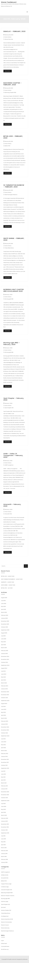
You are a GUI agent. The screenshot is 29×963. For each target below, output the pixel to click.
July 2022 (3, 739)
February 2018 (4, 859)
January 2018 (4, 862)
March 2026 (4, 612)
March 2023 (4, 718)
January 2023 (4, 724)
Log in (2, 940)
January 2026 (4, 618)
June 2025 (3, 638)
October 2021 (4, 765)
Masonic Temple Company (7, 895)
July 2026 (3, 600)
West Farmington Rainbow (11, 194)
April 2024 (3, 680)
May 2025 (3, 641)
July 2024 (3, 671)
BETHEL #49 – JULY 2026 (6, 588)
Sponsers (3, 907)
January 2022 (4, 756)
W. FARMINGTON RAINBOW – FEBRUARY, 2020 (13, 186)
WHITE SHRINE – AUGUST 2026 (8, 585)
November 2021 (5, 762)
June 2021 (3, 774)
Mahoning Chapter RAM (10, 92)
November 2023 (5, 694)
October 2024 (4, 662)
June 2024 (3, 674)
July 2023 (3, 706)
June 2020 (3, 806)
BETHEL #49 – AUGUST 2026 (7, 576)
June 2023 (3, 709)
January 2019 (4, 853)
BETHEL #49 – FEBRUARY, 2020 (13, 137)
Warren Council (5, 925)
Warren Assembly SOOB (7, 919)
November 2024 (5, 659)
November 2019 (5, 827)
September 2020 (5, 800)
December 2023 (5, 691)
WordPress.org (4, 949)
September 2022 (5, 736)
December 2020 (5, 791)
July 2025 (3, 636)
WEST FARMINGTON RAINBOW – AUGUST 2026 (11, 579)
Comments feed (5, 946)
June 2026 (3, 603)
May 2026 (3, 606)
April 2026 (3, 609)
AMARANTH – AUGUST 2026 (7, 582)
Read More (7, 71)
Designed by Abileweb (22, 959)
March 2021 (3, 783)
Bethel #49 (7, 145)
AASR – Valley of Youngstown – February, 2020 (13, 455)
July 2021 (3, 771)
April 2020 (3, 812)
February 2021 (4, 786)
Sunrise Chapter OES (6, 910)
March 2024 (4, 683)
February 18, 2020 (9, 88)
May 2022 (3, 744)
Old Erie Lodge (4, 901)
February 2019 (4, 850)
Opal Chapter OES (9, 407)
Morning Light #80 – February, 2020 (11, 343)
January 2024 (4, 689)
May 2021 (3, 777)
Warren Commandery (6, 922)
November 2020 (5, 794)
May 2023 (3, 712)
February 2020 (4, 818)
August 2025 (4, 633)
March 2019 (3, 847)
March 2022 (4, 750)
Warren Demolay (9, 39)
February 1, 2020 (8, 294)
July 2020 (3, 803)
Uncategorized (4, 916)
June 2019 (3, 839)
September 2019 (5, 833)
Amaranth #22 (8, 514)
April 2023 (3, 715)
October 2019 (4, 830)
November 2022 (5, 730)
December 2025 (5, 621)
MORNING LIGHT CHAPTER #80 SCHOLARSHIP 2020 (13, 290)
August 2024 (4, 668)
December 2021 (5, 759)
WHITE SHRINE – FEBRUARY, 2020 (13, 239)
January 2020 (4, 821)
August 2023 (4, 703)
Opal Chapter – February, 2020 (13, 399)
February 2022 (4, 753)
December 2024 (5, 656)
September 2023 (5, 700)
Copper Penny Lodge (6, 884)
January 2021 (4, 789)
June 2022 (3, 741)
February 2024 (4, 686)
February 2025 (4, 650)
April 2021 (3, 780)
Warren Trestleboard (8, 2)
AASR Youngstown (9, 465)
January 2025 (4, 653)
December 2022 (5, 727)
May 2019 (3, 841)
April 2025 (3, 644)
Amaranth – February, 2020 (12, 505)
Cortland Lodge (5, 886)
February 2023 (4, 721)
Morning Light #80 (9, 299)
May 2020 (3, 809)
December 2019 (5, 824)
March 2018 (3, 856)
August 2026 (4, 597)
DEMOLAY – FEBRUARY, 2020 (14, 31)
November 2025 (5, 624)
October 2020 (4, 797)
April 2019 (3, 844)
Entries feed (4, 943)
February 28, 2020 (9, 35)
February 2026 (4, 615)
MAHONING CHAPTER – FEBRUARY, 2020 (12, 84)
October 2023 (4, 697)
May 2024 (3, 677)
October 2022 (4, 733)
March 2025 (4, 647)
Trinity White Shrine (9, 248)
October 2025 (4, 627)
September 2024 (5, 665)
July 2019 (3, 836)
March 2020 (4, 815)
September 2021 (5, 768)
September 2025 (5, 630)
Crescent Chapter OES (6, 889)
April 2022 (3, 747)
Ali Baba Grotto (4, 875)
